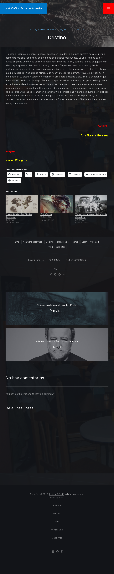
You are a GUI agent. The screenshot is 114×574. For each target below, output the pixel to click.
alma (17, 241)
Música (56, 513)
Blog (33, 29)
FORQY (62, 497)
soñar (75, 241)
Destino (50, 241)
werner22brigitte (57, 246)
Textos (79, 29)
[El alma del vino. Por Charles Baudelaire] (22, 204)
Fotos (41, 29)
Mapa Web (57, 537)
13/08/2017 (54, 260)
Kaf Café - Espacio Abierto (24, 8)
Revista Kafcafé (36, 260)
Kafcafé (57, 505)
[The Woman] (56, 204)
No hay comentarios (76, 260)
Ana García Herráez (32, 241)
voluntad (94, 241)
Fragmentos (54, 29)
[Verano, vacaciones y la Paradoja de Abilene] (91, 204)
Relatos (69, 29)
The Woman (46, 214)
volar (84, 241)
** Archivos (57, 529)
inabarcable (63, 241)
